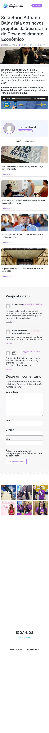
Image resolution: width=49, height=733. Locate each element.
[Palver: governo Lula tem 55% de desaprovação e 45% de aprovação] (24, 222)
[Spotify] (20, 638)
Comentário (13, 392)
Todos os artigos (25, 131)
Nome (10, 420)
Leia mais (6, 174)
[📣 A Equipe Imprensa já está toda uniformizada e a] (24, 508)
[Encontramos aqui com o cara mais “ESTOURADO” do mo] (40, 492)
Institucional (16, 649)
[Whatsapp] (27, 638)
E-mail (10, 430)
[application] (24, 98)
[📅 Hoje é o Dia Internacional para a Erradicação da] (40, 508)
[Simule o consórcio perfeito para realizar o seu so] (8, 492)
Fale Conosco (33, 649)
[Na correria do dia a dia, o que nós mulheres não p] (8, 508)
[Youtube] (29, 638)
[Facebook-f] (22, 638)
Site (8, 439)
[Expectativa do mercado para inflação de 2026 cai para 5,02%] (24, 256)
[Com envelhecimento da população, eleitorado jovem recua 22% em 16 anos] (24, 188)
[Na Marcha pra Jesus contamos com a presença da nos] (24, 492)
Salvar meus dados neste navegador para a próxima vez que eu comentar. (24, 453)
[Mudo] (38, 98)
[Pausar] (4, 98)
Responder (9, 322)
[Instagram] (24, 638)
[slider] (21, 98)
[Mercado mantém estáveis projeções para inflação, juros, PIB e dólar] (24, 154)
